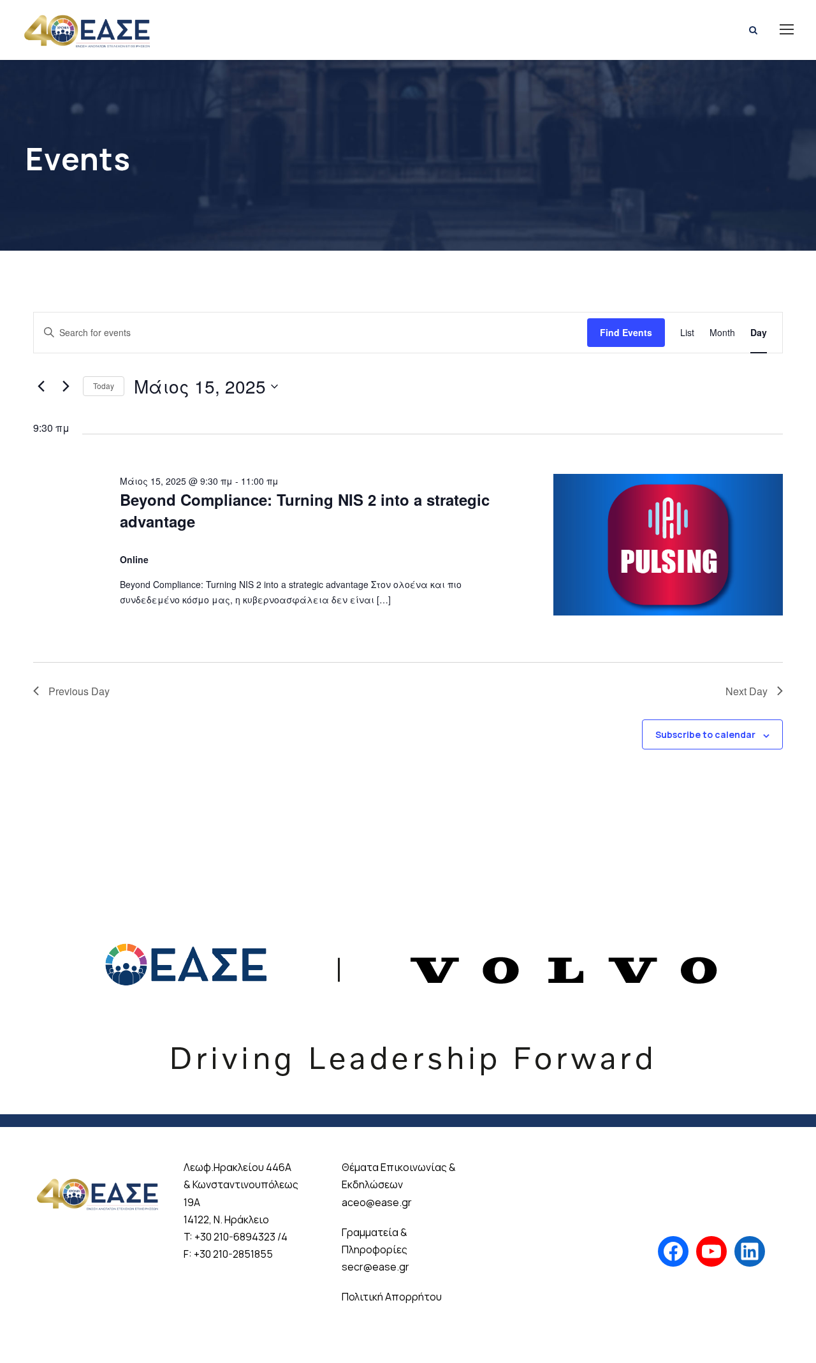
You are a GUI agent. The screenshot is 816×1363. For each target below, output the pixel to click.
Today (103, 385)
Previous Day (79, 691)
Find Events (626, 332)
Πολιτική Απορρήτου (392, 1297)
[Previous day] (40, 386)
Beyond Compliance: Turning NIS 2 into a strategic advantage (305, 510)
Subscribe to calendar (705, 734)
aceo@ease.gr (377, 1202)
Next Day (746, 691)
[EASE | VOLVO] (408, 992)
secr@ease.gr (375, 1267)
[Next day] (65, 386)
